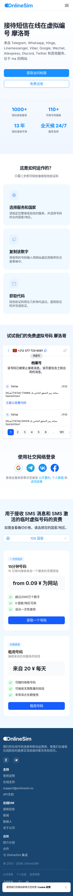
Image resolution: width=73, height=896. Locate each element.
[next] (69, 432)
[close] (65, 887)
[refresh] (65, 350)
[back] (9, 351)
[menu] (67, 5)
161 (62, 432)
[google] (18, 468)
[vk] (43, 468)
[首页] (18, 5)
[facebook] (55, 468)
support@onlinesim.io (18, 788)
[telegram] (30, 468)
